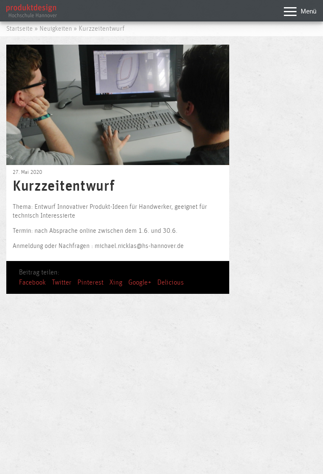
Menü (308, 11)
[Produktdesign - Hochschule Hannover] (31, 15)
